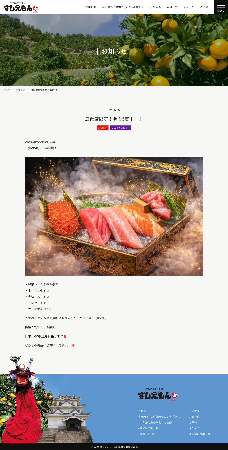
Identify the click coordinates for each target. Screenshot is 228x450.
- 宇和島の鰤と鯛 (148, 428)
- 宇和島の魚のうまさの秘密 (155, 422)
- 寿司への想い (147, 434)
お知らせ (90, 7)
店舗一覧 (172, 7)
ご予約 (204, 7)
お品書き (155, 7)
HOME (6, 90)
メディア (189, 7)
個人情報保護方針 (199, 434)
